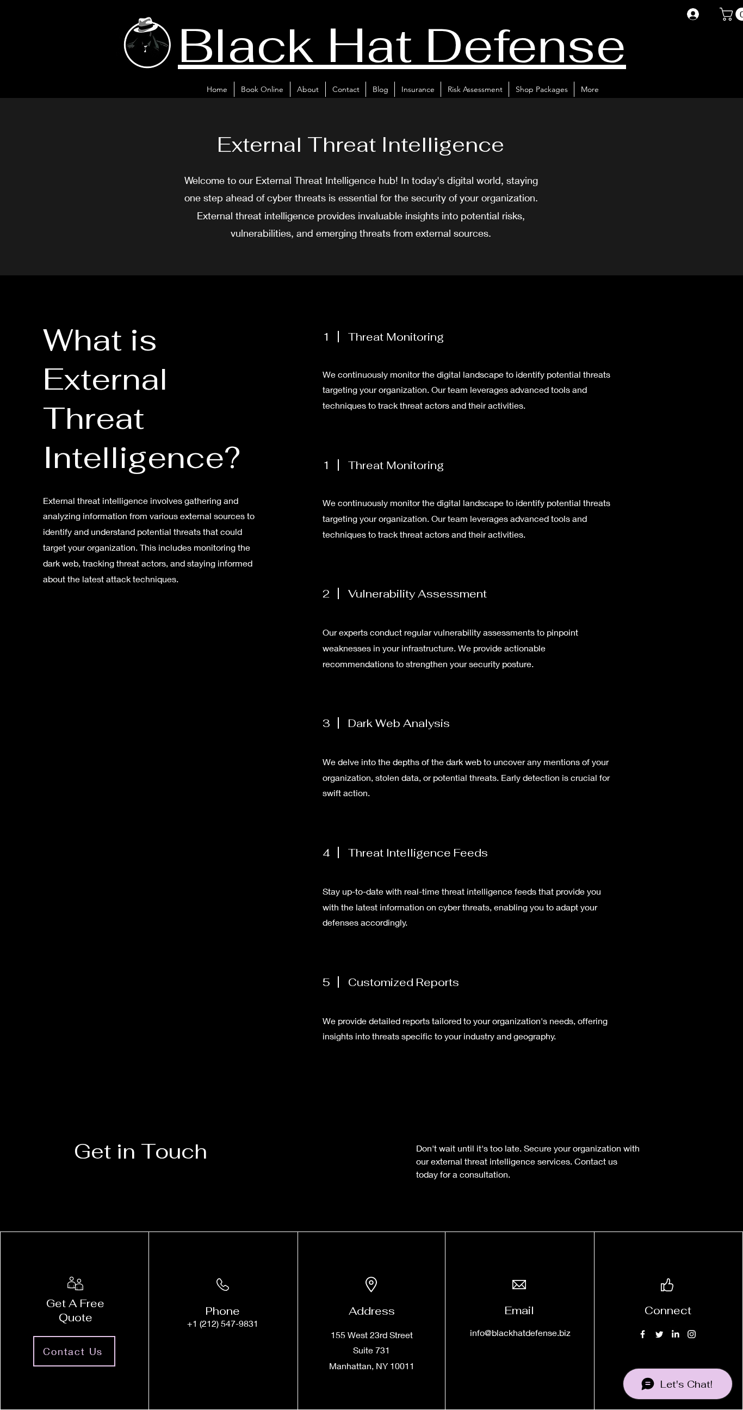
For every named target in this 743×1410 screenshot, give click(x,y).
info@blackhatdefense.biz (520, 1332)
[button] (417, 89)
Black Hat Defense (402, 45)
